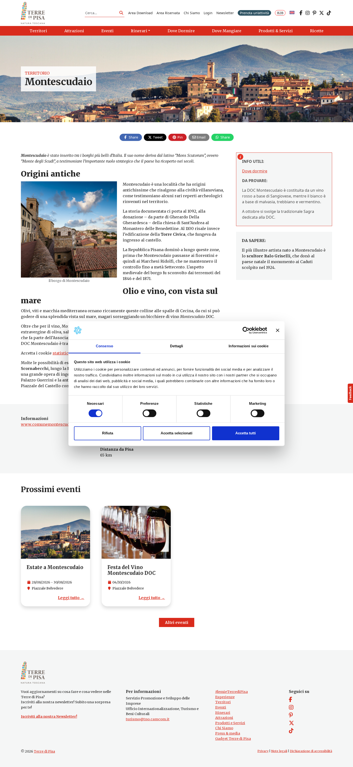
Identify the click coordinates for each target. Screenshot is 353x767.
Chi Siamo (192, 13)
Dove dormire (254, 171)
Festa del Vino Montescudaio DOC (131, 570)
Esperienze (225, 697)
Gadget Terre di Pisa (233, 738)
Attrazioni (224, 718)
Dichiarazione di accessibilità (311, 751)
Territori (223, 702)
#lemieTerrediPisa (231, 692)
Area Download (140, 13)
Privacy (262, 751)
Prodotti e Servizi (230, 723)
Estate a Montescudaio (55, 567)
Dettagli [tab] (176, 346)
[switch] (149, 413)
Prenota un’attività (254, 13)
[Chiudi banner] (277, 330)
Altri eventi (176, 622)
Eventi (220, 707)
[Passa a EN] (292, 12)
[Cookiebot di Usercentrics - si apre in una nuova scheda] (246, 330)
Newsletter (225, 13)
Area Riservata (168, 13)
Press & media (227, 733)
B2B (280, 13)
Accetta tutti (245, 433)
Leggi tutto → (71, 597)
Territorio (37, 73)
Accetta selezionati (176, 433)
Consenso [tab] (104, 346)
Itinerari (222, 712)
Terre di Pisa (44, 751)
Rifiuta (107, 433)
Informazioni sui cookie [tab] (248, 346)
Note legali (279, 751)
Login (208, 13)
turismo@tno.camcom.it (148, 719)
